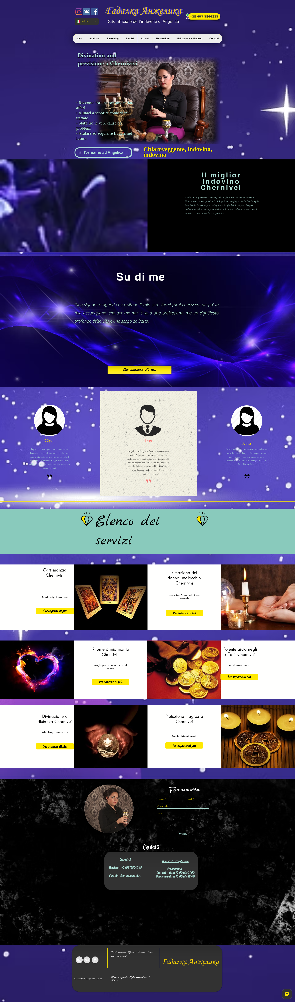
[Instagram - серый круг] (79, 959)
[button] (103, 152)
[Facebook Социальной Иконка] (94, 11)
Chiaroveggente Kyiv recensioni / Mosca (130, 978)
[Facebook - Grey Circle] (95, 959)
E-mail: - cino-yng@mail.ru (125, 875)
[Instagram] (78, 11)
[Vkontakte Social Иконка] (86, 11)
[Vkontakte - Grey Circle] (86, 959)
